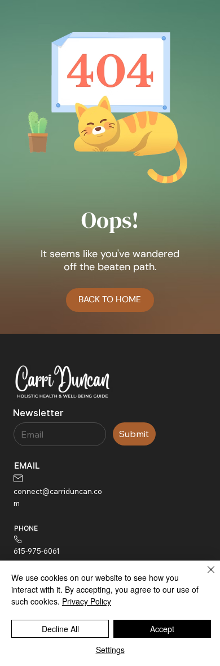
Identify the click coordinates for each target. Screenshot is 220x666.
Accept (162, 628)
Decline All (60, 628)
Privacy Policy (86, 601)
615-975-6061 (37, 550)
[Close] (204, 576)
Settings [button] (110, 649)
